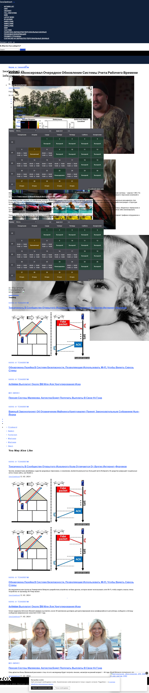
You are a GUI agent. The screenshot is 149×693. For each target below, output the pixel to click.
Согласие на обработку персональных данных (26, 38)
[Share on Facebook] (76, 419)
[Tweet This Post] (76, 421)
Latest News (9, 17)
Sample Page (8, 21)
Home (6, 15)
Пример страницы (12, 36)
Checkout (7, 11)
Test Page (8, 30)
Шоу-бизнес (13, 75)
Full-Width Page (10, 13)
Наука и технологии (17, 85)
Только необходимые (61, 688)
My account (8, 19)
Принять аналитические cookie (41, 688)
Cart (6, 8)
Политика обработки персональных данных (25, 32)
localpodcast (14, 88)
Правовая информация (15, 34)
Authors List (9, 6)
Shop (6, 28)
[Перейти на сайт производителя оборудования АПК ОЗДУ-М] (129, 682)
